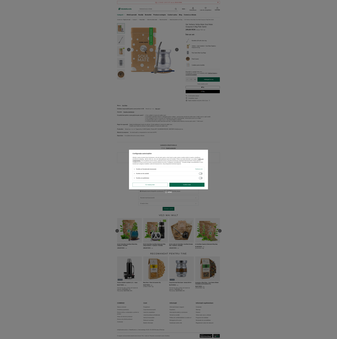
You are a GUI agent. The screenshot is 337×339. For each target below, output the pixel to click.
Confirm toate (187, 184)
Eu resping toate (150, 184)
